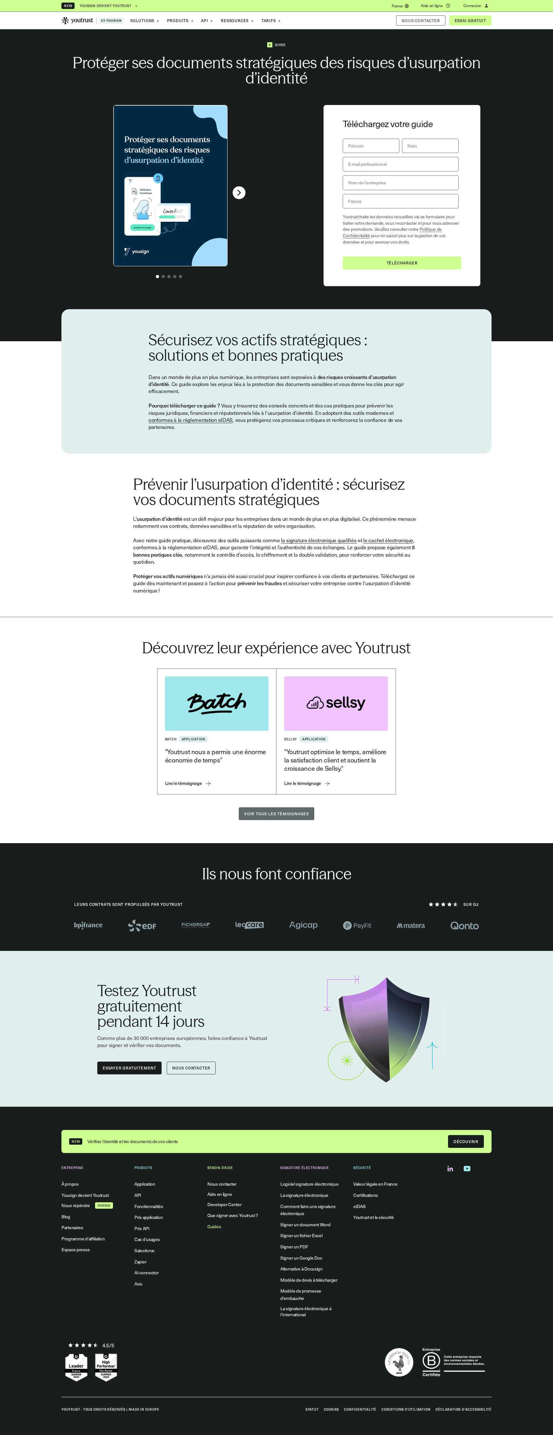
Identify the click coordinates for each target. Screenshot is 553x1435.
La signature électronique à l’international (305, 1311)
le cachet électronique (388, 540)
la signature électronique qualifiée (319, 540)
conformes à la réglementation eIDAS (190, 419)
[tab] (157, 276)
